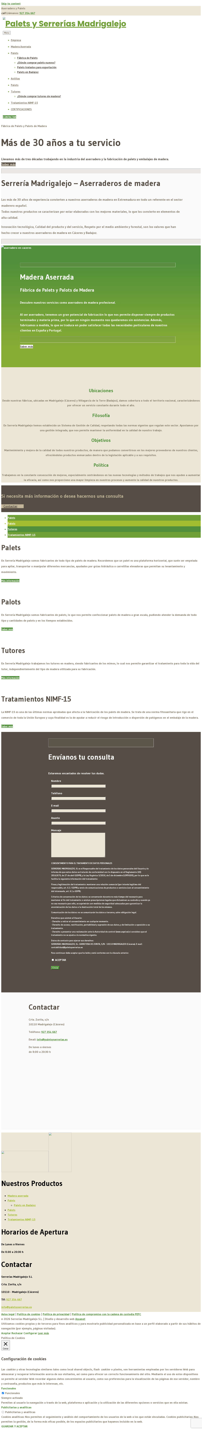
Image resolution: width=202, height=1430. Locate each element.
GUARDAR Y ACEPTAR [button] (14, 1426)
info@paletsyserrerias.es (52, 1039)
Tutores (15, 91)
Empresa (16, 40)
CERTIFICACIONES (21, 109)
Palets (14, 53)
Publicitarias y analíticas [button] (16, 1407)
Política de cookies (28, 1314)
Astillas (15, 78)
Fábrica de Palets (27, 57)
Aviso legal (8, 1314)
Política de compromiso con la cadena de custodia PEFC (106, 1314)
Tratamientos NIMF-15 (24, 102)
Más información (10, 580)
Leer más (43, 1333)
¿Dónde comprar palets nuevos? (36, 62)
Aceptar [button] (6, 1333)
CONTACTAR (9, 116)
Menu (6, 32)
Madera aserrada (18, 1196)
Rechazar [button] (17, 1333)
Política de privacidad (56, 1314)
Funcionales (12, 1393)
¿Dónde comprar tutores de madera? (39, 96)
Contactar (10, 506)
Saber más (8, 164)
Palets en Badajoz (28, 72)
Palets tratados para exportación (36, 67)
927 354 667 (27, 13)
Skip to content (11, 3)
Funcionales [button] (8, 1388)
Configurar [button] (30, 1333)
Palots (14, 85)
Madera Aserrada (21, 46)
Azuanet (80, 1319)
